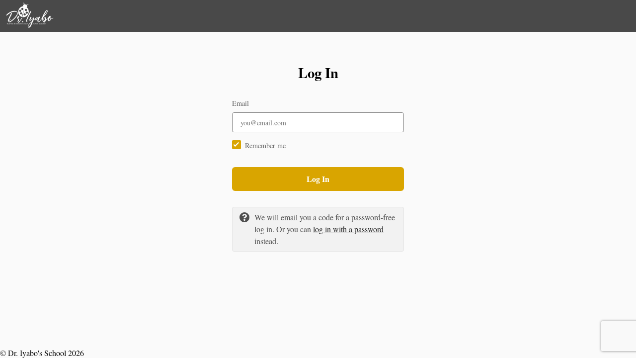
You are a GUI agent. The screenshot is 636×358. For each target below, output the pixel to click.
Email (240, 103)
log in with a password (348, 229)
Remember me (265, 145)
